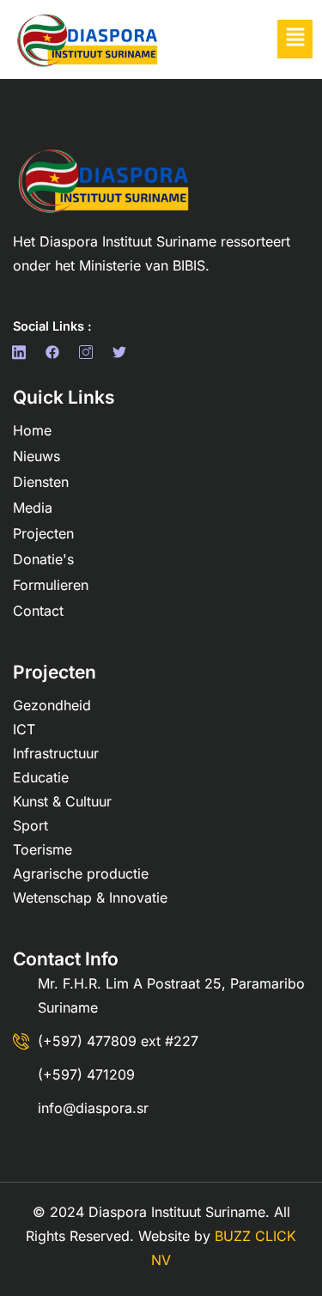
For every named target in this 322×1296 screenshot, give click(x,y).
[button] (295, 39)
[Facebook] (22, 351)
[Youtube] (156, 351)
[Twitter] (122, 351)
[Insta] (89, 351)
